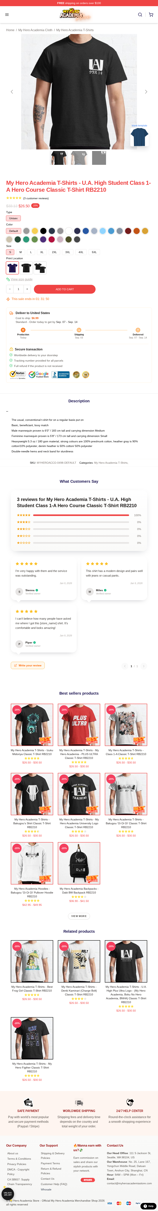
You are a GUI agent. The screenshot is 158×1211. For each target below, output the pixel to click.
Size (8, 246)
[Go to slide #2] (79, 158)
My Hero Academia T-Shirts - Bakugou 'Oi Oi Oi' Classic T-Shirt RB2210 (126, 823)
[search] (140, 14)
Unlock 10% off (8, 1194)
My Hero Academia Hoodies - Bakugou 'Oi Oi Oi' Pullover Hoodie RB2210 (32, 892)
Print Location (14, 258)
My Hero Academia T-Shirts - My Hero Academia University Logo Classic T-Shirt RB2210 (79, 823)
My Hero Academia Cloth (35, 30)
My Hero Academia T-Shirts (75, 30)
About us (12, 1153)
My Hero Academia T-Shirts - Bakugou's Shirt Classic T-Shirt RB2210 (32, 823)
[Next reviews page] (143, 666)
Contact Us (47, 1178)
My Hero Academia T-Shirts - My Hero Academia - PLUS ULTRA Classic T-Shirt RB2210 (79, 754)
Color (9, 224)
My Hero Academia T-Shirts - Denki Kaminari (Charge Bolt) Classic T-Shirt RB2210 (79, 990)
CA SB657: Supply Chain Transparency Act (19, 1184)
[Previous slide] (12, 92)
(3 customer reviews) (36, 198)
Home (10, 30)
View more (79, 916)
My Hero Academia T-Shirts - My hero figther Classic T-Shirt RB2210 (32, 1067)
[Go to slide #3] (99, 158)
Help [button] (150, 1206)
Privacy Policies (16, 1164)
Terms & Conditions (19, 1158)
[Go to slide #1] (59, 158)
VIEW (32, 742)
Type (9, 212)
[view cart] (151, 14)
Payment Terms (50, 1163)
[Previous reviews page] (124, 666)
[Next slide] (146, 92)
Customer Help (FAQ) (54, 1184)
